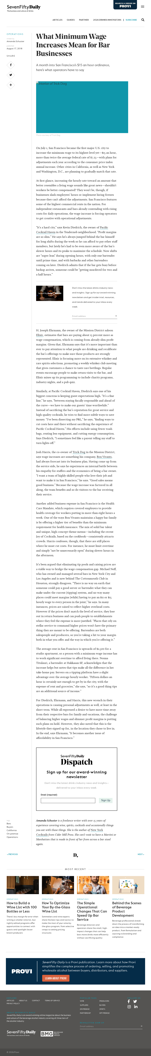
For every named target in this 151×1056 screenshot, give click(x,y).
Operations (15, 34)
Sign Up (105, 800)
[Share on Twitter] (11, 75)
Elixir (39, 335)
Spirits (102, 1009)
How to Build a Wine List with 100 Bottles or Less (22, 907)
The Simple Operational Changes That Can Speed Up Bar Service (92, 911)
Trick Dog (79, 452)
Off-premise (104, 1013)
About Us (23, 1001)
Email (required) (49, 795)
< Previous (12, 854)
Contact (36, 1001)
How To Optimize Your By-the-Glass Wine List (56, 907)
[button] (141, 20)
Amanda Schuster (15, 41)
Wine (82, 1001)
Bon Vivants (104, 456)
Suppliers (84, 1005)
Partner (84, 20)
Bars (9, 823)
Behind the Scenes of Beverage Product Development (126, 909)
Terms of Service (52, 1001)
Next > (141, 854)
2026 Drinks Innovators (107, 20)
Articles (57, 20)
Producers (104, 1001)
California (12, 830)
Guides (71, 20)
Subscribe (131, 20)
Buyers (10, 827)
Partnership (85, 1013)
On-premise (12, 833)
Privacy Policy (13, 1003)
